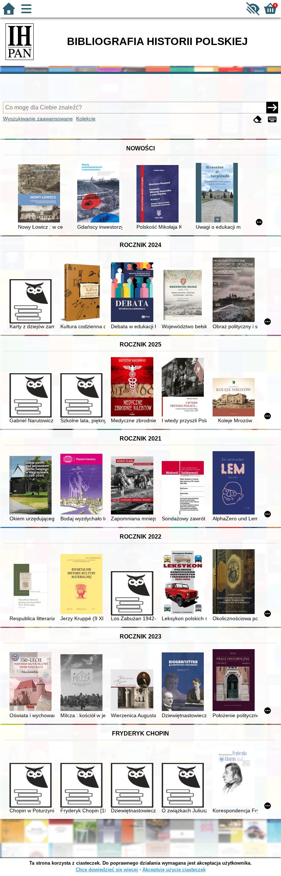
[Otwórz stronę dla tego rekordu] (40, 194)
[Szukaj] (272, 107)
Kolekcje (85, 118)
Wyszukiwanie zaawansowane (38, 118)
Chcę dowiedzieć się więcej (107, 869)
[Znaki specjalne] (272, 119)
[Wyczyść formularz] (257, 119)
